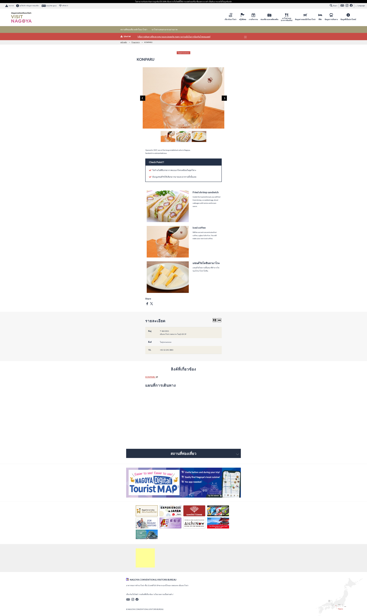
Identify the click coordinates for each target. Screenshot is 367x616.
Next (224, 98)
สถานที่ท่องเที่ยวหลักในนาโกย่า (133, 29)
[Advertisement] (145, 558)
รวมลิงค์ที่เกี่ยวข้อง (146, 594)
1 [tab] (183, 125)
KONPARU (150, 377)
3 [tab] (189, 125)
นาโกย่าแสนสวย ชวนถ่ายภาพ (164, 29)
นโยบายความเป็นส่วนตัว (163, 594)
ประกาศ (11, 6)
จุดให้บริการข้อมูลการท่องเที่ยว (29, 6)
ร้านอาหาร (136, 42)
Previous (142, 98)
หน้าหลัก (123, 42)
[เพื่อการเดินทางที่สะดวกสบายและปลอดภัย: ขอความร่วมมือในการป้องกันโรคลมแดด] (174, 36)
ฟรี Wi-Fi (65, 6)
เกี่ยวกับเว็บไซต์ (132, 594)
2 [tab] (186, 125)
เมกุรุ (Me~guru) (51, 6)
